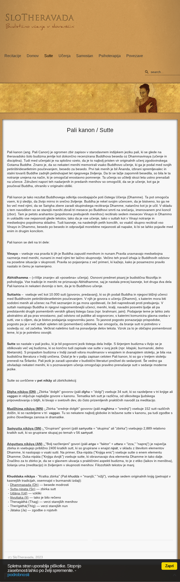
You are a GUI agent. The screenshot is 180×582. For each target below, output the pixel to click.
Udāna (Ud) (18, 493)
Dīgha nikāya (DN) (21, 392)
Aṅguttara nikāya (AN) (24, 444)
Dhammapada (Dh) (24, 485)
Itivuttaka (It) (19, 497)
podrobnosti (18, 574)
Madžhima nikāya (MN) (25, 408)
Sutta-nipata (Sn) (22, 489)
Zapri (169, 566)
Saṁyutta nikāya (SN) (24, 428)
